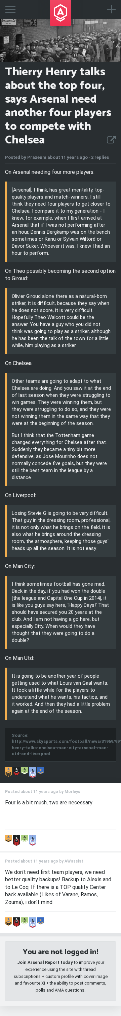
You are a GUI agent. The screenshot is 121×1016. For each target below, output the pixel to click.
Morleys (72, 791)
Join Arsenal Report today (45, 962)
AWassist (74, 861)
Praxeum (36, 157)
